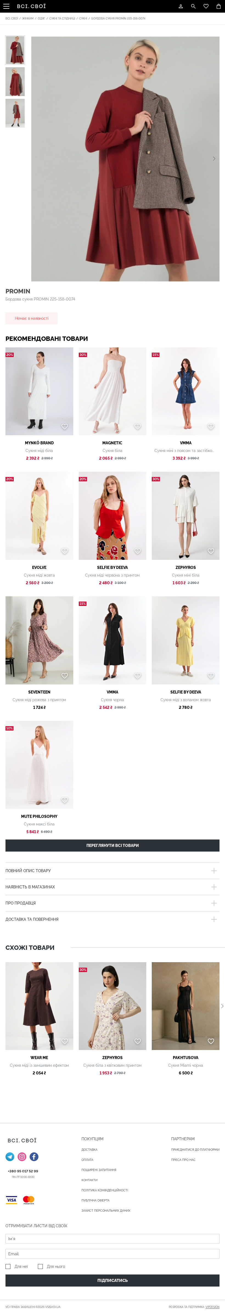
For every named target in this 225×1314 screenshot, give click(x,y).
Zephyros (186, 567)
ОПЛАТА (87, 1160)
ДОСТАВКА (89, 1150)
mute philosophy (39, 816)
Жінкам (27, 18)
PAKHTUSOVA (185, 1057)
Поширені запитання (98, 1170)
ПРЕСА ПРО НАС (183, 1160)
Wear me (39, 1057)
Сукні (83, 18)
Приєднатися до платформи (195, 1150)
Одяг (41, 18)
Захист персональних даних (105, 1210)
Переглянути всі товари (112, 845)
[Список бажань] (206, 6)
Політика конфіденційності (104, 1190)
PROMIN (17, 291)
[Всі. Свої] (32, 6)
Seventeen (39, 692)
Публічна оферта (95, 1200)
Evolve (39, 567)
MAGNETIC (112, 443)
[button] (214, 159)
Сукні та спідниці (62, 18)
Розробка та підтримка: (194, 1307)
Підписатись (112, 1280)
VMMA (186, 443)
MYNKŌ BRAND (39, 443)
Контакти (89, 1180)
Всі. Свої (11, 18)
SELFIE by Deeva (112, 567)
